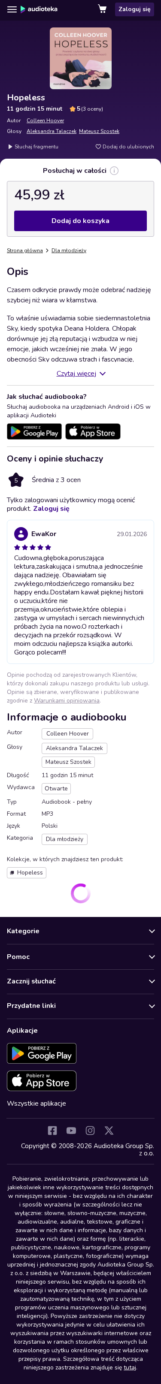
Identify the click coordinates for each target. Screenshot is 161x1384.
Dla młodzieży (69, 250)
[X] (109, 1130)
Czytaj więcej (76, 373)
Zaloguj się (134, 9)
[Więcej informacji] (114, 170)
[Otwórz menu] (12, 9)
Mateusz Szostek (99, 131)
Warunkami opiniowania (67, 701)
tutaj (130, 1367)
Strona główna (25, 250)
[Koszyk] (103, 9)
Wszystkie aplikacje (36, 1103)
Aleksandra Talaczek (51, 131)
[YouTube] (71, 1130)
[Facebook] (52, 1130)
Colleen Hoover (45, 120)
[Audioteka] (39, 9)
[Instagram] (90, 1130)
